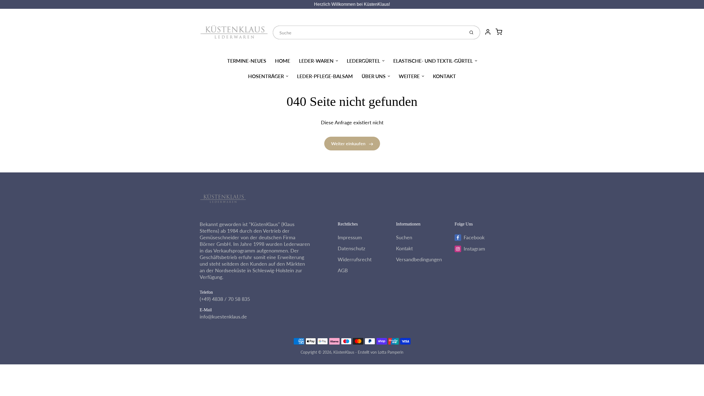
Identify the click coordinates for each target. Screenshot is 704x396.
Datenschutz (351, 248)
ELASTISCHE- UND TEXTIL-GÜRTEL (433, 61)
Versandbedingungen (419, 259)
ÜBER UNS (374, 76)
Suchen (404, 237)
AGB (343, 270)
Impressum (350, 237)
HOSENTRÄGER (266, 76)
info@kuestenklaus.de (223, 317)
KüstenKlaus (343, 352)
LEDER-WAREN (316, 61)
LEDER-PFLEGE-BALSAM (325, 76)
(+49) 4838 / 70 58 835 (225, 299)
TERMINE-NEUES (246, 61)
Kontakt (404, 248)
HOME (282, 61)
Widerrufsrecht (355, 259)
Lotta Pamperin (390, 352)
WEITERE (409, 76)
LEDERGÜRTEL (363, 61)
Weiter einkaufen (349, 143)
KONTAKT (444, 76)
